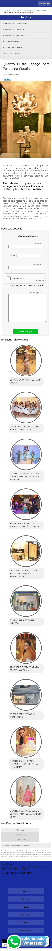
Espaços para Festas (12, 48)
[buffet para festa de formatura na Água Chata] (26, 503)
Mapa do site (26, 931)
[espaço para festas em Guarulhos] (26, 694)
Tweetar (7, 79)
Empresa (26, 899)
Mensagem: (36, 292)
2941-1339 (11, 872)
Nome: (38, 243)
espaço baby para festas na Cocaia (25, 381)
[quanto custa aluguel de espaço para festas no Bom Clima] (26, 790)
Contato (26, 923)
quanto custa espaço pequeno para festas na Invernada (24, 764)
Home (26, 891)
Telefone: (37, 265)
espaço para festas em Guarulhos (23, 715)
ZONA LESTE (21, 835)
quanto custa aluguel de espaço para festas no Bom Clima (25, 814)
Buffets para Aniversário (15, 23)
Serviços (26, 17)
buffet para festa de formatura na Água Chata (24, 525)
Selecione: (21, 830)
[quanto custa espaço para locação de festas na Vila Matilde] (26, 453)
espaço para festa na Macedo (22, 621)
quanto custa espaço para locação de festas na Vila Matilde (25, 476)
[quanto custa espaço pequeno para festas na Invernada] (26, 741)
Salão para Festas (11, 54)
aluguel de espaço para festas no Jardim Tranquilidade (23, 573)
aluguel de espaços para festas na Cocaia (24, 668)
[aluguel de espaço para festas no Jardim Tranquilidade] (26, 550)
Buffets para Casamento (14, 29)
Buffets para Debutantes (15, 35)
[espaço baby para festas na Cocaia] (26, 359)
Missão (26, 907)
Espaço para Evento (12, 41)
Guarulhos (21, 840)
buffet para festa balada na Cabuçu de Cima (24, 428)
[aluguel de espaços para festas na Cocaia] (26, 647)
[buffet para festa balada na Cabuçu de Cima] (26, 406)
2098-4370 (26, 872)
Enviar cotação (25, 331)
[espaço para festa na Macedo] (26, 600)
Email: (13, 255)
